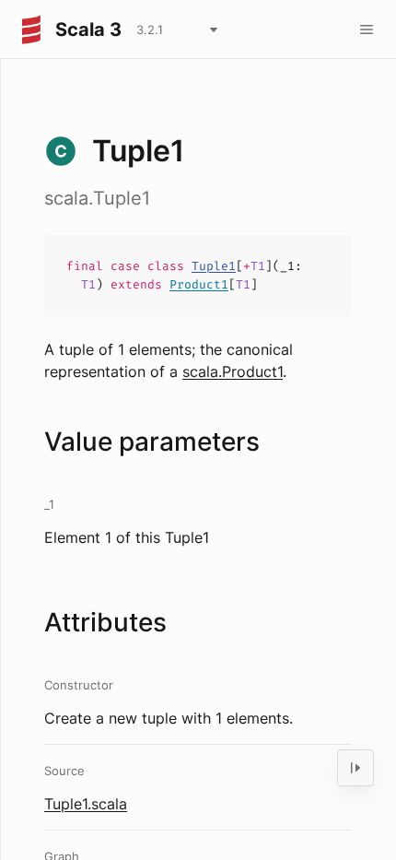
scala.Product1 (232, 371)
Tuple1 (214, 266)
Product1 (198, 284)
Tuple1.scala (85, 804)
